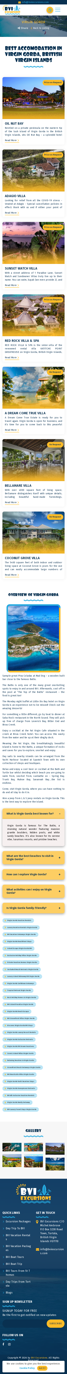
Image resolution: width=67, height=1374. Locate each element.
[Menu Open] (57, 10)
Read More (11, 140)
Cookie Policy (27, 1368)
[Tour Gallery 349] (33, 1151)
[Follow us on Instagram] (9, 1344)
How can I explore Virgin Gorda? (33, 874)
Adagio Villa (15, 196)
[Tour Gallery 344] (33, 1167)
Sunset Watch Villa (21, 268)
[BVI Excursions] (11, 10)
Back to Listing (41, 28)
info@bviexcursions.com (35, 2)
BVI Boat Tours (15, 1257)
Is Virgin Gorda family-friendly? (33, 908)
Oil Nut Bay (14, 123)
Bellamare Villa (18, 486)
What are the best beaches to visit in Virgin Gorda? (33, 857)
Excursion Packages (18, 1221)
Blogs (9, 1292)
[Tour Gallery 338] (55, 1170)
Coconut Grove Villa (22, 558)
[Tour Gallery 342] (55, 1155)
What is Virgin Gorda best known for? (33, 813)
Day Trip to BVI (15, 1228)
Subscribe (55, 1323)
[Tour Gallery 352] (11, 1167)
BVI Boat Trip (14, 1263)
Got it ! (42, 1368)
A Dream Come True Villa (25, 413)
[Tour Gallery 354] (11, 1151)
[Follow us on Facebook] (3, 1344)
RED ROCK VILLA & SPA (22, 341)
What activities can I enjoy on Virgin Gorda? (33, 891)
